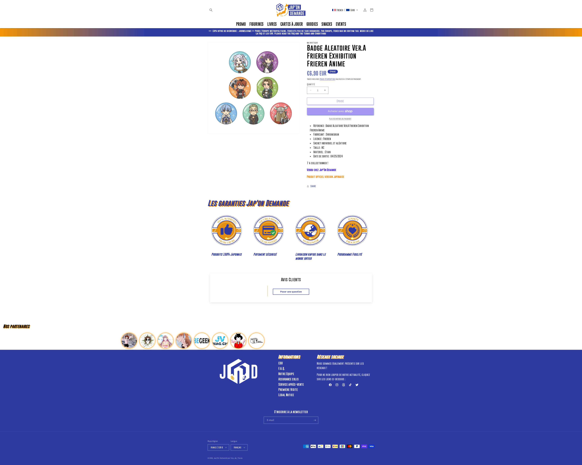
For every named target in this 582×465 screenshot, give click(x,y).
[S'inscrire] (314, 420)
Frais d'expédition (327, 79)
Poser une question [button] (291, 291)
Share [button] (313, 186)
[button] (211, 10)
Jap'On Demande (220, 458)
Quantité (311, 84)
